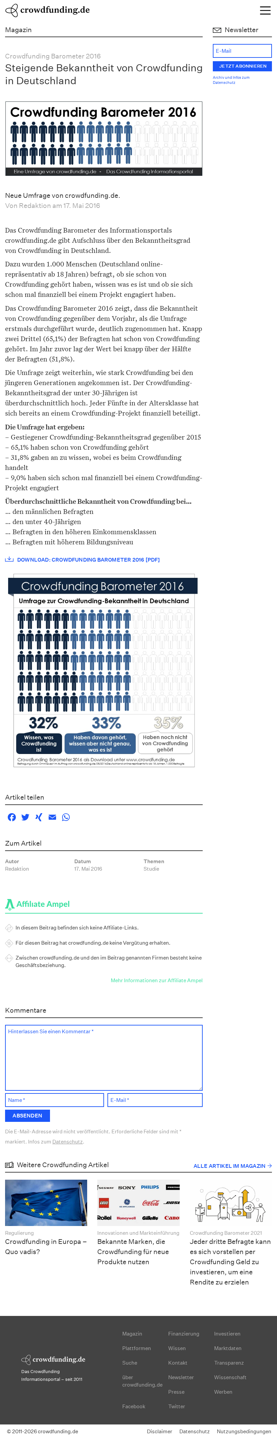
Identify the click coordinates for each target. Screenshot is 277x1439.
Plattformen (136, 1348)
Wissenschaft (230, 1377)
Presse (176, 1392)
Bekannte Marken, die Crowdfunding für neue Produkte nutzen (133, 1251)
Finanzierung (183, 1333)
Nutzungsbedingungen (244, 1431)
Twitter (176, 1406)
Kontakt (177, 1363)
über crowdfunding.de (142, 1381)
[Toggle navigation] (265, 10)
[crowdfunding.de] (47, 9)
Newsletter (181, 1377)
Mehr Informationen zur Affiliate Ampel (157, 980)
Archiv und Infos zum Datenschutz (231, 80)
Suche (129, 1363)
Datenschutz (67, 1141)
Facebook (133, 1406)
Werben (223, 1392)
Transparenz (229, 1363)
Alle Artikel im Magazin (230, 1166)
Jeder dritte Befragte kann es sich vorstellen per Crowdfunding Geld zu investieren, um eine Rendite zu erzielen (230, 1261)
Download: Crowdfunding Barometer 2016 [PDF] (88, 560)
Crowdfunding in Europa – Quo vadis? (46, 1246)
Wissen (177, 1348)
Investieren (227, 1333)
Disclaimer (159, 1431)
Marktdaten (228, 1348)
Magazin (132, 1333)
